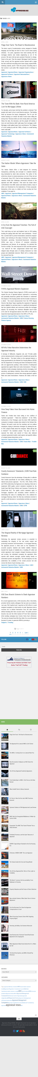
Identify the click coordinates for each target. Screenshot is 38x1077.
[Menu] (36, 2)
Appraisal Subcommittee (21, 74)
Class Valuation (14, 986)
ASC (22, 1005)
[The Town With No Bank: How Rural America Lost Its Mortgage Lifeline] (19, 89)
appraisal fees (14, 998)
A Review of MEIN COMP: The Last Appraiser (21, 853)
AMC (2, 193)
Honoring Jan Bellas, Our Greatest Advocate (21, 925)
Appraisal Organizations (26, 72)
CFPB (25, 505)
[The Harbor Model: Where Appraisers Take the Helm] (19, 149)
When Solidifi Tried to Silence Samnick (19, 789)
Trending (10, 622)
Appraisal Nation (10, 993)
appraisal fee (7, 986)
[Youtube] (33, 639)
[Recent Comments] (19, 730)
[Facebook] (27, 639)
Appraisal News (12, 72)
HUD (25, 382)
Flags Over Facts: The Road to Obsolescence (18, 45)
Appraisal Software (7, 74)
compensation (8, 1000)
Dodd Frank (27, 1002)
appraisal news (13, 1004)
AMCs (19, 986)
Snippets (4, 622)
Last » (26, 633)
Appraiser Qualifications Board (15, 1002)
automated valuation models (11, 991)
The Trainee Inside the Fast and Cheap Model (21, 862)
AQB (31, 565)
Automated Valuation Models (10, 318)
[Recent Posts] (31, 730)
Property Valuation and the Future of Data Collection (23, 889)
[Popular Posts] (7, 730)
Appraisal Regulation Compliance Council (14, 989)
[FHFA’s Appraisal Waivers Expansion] (19, 274)
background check (22, 998)
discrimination (25, 991)
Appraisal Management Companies (22, 193)
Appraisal (4, 72)
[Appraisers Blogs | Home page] (19, 10)
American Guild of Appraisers (15, 995)
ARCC (15, 993)
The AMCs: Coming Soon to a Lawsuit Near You (22, 753)
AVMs (7, 995)
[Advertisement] (19, 695)
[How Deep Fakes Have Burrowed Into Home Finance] (19, 395)
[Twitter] (30, 639)
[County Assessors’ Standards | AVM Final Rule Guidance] (19, 457)
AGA (9, 998)
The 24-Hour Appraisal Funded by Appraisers (21, 771)
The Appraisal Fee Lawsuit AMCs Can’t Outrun (21, 744)
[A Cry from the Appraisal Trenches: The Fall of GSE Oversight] (19, 211)
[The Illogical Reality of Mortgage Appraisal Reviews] (19, 518)
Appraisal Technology (7, 134)
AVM (21, 318)
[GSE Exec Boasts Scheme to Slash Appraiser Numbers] (19, 580)
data (25, 989)
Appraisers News (6, 76)
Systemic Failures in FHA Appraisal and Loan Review (23, 807)
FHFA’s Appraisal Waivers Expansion (15, 289)
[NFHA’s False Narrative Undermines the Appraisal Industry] (19, 333)
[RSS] (36, 639)
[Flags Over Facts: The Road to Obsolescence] (19, 31)
